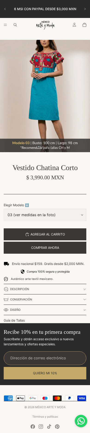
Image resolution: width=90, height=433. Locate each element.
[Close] (81, 168)
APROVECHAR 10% (45, 249)
